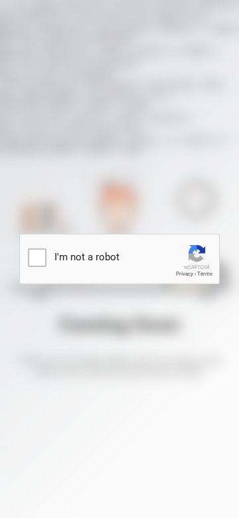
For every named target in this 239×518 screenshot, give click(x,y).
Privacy (184, 274)
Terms (204, 274)
